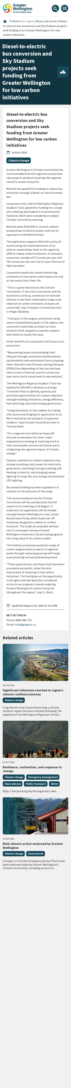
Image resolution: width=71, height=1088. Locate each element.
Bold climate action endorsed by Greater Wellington (33, 846)
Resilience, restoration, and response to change (32, 769)
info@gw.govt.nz (25, 624)
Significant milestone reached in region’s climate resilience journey (33, 692)
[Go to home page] (17, 8)
